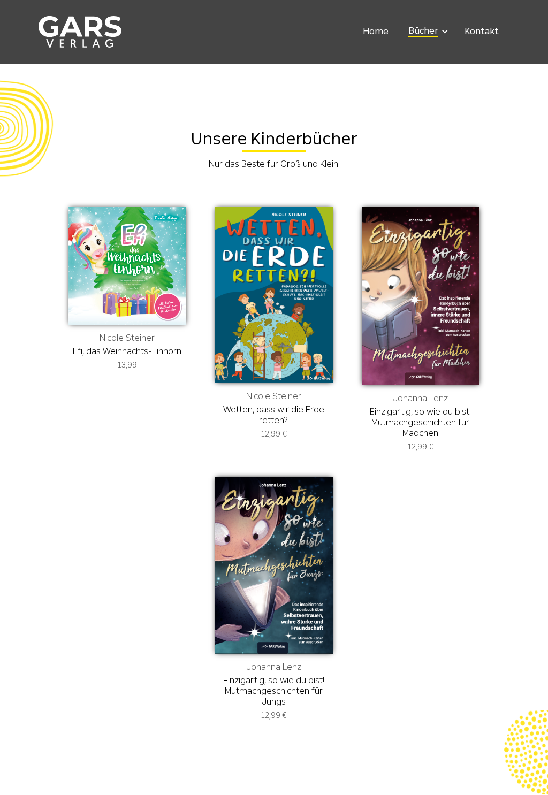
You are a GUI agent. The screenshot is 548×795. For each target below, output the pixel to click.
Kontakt (482, 31)
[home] (80, 32)
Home (376, 31)
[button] (426, 31)
